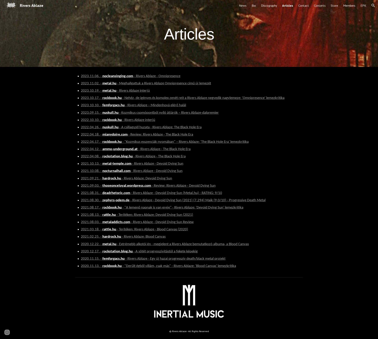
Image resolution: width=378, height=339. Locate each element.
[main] (189, 33)
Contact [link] (303, 5)
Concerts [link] (320, 5)
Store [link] (334, 5)
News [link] (242, 5)
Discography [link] (269, 5)
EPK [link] (363, 5)
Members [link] (349, 5)
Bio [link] (254, 5)
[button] (373, 5)
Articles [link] (287, 5)
